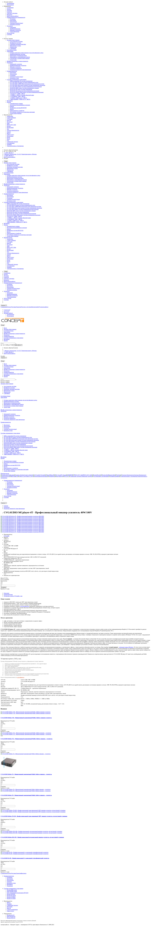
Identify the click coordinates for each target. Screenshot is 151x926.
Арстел (9, 131)
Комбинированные (15, 28)
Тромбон (9, 144)
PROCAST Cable (11, 124)
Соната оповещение (12, 909)
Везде (5, 328)
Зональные (13, 27)
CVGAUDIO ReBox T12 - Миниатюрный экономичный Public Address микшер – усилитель (26, 738)
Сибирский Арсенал (12, 141)
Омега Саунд (10, 134)
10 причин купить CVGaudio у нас (13, 596)
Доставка (9, 10)
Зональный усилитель (16, 64)
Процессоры (13, 47)
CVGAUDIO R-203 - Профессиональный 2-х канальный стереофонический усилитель (25, 858)
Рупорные (12, 19)
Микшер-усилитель (15, 67)
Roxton (9, 126)
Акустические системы (16, 41)
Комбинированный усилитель (18, 65)
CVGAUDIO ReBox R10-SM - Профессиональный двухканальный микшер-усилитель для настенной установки (32, 837)
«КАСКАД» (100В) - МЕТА (17, 93)
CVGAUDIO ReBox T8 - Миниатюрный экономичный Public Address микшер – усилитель (26, 795)
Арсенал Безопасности (13, 130)
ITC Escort (9, 122)
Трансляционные (14, 31)
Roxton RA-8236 (11, 895)
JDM (8, 123)
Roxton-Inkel (10, 127)
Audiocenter (10, 116)
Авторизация (10, 3)
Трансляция (10, 51)
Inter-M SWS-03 (11, 916)
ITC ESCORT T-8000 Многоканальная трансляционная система (27, 83)
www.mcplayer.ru (24, 606)
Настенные (13, 20)
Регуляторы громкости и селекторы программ (22, 112)
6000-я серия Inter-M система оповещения (21, 81)
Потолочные (13, 21)
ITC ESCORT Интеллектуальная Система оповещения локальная (27, 85)
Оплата (9, 9)
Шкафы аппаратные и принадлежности (17, 61)
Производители (8, 237)
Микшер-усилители (15, 30)
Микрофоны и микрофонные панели (20, 57)
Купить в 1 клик (5, 731)
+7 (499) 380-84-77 (9, 152)
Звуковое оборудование (13, 40)
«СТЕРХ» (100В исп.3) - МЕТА (18, 98)
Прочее (9, 102)
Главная (6, 505)
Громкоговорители (12, 71)
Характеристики (8, 594)
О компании (10, 7)
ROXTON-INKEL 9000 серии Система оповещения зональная (26, 92)
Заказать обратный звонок (11, 150)
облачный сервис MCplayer (126, 647)
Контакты (9, 14)
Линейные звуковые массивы (18, 44)
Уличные (9, 881)
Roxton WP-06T (11, 894)
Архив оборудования (15, 113)
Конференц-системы (15, 43)
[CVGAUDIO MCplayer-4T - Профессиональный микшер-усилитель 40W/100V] (22, 516)
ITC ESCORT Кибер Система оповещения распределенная (26, 86)
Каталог (5, 382)
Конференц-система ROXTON (18, 107)
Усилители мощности (16, 68)
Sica (8, 129)
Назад (5, 161)
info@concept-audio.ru (12, 16)
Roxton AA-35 (10, 915)
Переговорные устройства (17, 110)
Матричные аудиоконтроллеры (18, 55)
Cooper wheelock (11, 117)
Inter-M (9, 120)
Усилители (10, 26)
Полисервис (10, 136)
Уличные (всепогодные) (16, 23)
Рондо (8, 139)
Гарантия (9, 11)
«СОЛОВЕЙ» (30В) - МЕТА (17, 96)
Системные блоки (12, 50)
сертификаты (20, 677)
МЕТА (8, 133)
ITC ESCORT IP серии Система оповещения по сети (24, 82)
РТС (8, 140)
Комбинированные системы (17, 54)
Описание (6, 593)
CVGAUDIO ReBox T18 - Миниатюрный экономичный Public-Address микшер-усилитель (26, 717)
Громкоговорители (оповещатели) (16, 17)
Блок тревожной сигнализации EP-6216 (17, 892)
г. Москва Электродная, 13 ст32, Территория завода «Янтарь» (20, 154)
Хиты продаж (10, 33)
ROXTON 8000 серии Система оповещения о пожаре (24, 88)
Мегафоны (10, 100)
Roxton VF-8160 (11, 898)
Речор (8, 137)
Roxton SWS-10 (11, 918)
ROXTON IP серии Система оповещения (21, 89)
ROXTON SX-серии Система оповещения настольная (24, 91)
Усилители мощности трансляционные (20, 69)
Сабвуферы (13, 48)
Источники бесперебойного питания (20, 105)
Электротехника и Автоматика (15, 146)
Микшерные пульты (15, 45)
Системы (9, 34)
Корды (12, 109)
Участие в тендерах (12, 13)
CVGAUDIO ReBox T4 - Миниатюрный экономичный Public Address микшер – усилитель (26, 774)
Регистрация (10, 4)
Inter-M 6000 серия (12, 891)
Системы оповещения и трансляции (16, 79)
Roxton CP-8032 (11, 897)
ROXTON (9, 906)
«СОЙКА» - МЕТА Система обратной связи (22, 95)
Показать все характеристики (12, 575)
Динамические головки (16, 103)
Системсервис (11, 143)
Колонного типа (14, 78)
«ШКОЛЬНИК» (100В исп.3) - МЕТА (20, 99)
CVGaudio (9, 119)
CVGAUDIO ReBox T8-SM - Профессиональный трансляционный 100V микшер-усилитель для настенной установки (34, 816)
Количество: (4, 581)
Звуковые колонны (15, 24)
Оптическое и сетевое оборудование (20, 58)
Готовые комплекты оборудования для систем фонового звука (26, 52)
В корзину (3, 587)
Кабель (12, 106)
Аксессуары (13, 59)
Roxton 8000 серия (12, 890)
